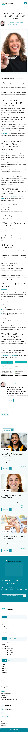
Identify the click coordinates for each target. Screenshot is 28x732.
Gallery (3, 664)
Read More (5, 468)
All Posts (10, 400)
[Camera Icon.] (2, 716)
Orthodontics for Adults (7, 650)
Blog (3, 666)
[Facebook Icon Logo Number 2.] (5, 716)
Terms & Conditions (5, 721)
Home (3, 621)
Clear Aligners (5, 646)
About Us (9, 617)
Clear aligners (4, 289)
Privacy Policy (4, 723)
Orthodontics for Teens (7, 652)
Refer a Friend (5, 670)
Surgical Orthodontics (7, 648)
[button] (25, 3)
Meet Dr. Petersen (6, 628)
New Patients (5, 627)
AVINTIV (16, 729)
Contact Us (4, 672)
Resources (9, 660)
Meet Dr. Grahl (5, 630)
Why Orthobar (5, 625)
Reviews (4, 668)
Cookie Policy (3, 725)
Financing (4, 632)
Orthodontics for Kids (7, 654)
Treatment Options (11, 638)
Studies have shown (5, 133)
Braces (3, 152)
